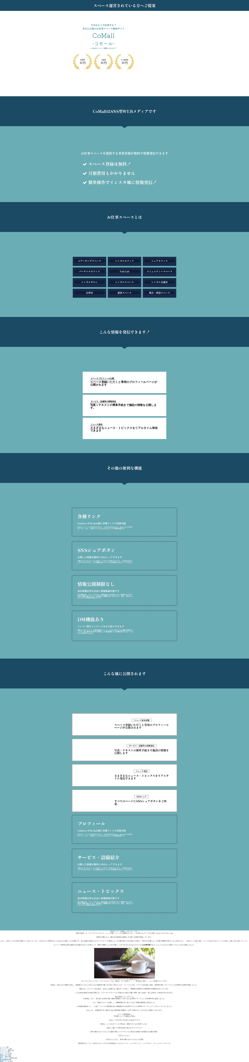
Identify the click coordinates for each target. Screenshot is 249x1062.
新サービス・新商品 (7, 1058)
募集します (4, 1055)
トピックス (4, 1052)
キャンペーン (4, 1049)
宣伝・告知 (4, 1056)
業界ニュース (4, 1061)
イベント (3, 1047)
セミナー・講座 (5, 1050)
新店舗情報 (4, 1059)
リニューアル (4, 1053)
